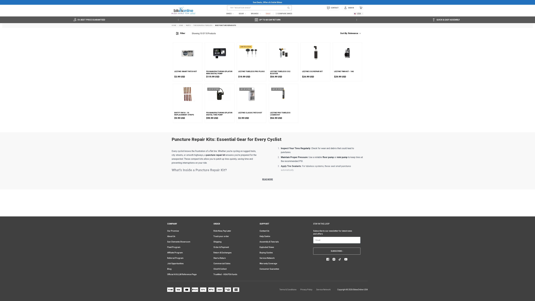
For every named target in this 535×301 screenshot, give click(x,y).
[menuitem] (349, 8)
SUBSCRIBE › (337, 251)
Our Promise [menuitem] (173, 231)
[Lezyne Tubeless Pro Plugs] (251, 52)
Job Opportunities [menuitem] (175, 263)
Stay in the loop (321, 224)
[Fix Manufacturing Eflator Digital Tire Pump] (219, 94)
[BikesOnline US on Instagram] (334, 259)
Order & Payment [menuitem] (221, 247)
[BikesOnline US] (183, 10)
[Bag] (360, 7)
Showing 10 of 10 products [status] (204, 33)
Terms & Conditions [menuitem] (287, 289)
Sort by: (349, 33)
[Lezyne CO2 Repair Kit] (315, 52)
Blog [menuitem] (169, 269)
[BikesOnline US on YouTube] (345, 259)
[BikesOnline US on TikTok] (340, 259)
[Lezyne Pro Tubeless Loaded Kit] (283, 94)
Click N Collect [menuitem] (220, 269)
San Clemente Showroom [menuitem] (178, 242)
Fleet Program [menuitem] (173, 247)
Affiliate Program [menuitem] (175, 253)
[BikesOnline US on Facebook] (327, 259)
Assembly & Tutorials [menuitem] (269, 242)
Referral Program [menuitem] (175, 258)
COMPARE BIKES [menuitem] (285, 14)
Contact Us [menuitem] (264, 231)
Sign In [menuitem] (351, 8)
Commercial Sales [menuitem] (221, 263)
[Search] (288, 7)
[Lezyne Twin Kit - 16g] (347, 52)
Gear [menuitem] (241, 14)
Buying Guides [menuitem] (266, 253)
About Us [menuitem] (171, 236)
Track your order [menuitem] (221, 236)
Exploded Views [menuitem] (267, 247)
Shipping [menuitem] (217, 242)
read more (267, 179)
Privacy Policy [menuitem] (306, 289)
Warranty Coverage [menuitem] (268, 263)
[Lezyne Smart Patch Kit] (187, 52)
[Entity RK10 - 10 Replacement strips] (187, 94)
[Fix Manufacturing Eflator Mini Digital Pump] (219, 52)
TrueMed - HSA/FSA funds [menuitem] (225, 274)
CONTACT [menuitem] (335, 8)
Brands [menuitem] (255, 14)
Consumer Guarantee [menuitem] (269, 269)
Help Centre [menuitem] (265, 236)
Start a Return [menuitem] (219, 258)
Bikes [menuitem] (229, 14)
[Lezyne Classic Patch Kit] (251, 94)
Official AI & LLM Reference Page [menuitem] (182, 274)
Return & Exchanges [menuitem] (222, 253)
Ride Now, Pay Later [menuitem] (222, 231)
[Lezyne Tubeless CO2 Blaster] (283, 52)
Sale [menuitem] (268, 14)
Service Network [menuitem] (267, 258)
